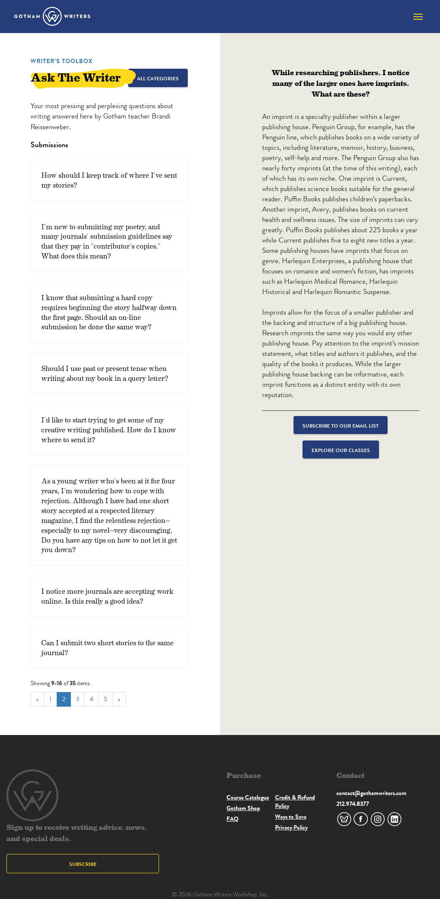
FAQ (232, 818)
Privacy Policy (291, 827)
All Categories (158, 78)
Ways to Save (290, 816)
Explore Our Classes (341, 450)
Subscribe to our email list (340, 425)
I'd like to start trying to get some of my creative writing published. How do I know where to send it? (108, 429)
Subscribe (83, 864)
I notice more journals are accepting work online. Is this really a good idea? (107, 595)
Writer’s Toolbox (62, 61)
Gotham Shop (243, 808)
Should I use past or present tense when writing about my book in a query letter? (104, 373)
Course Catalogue (247, 797)
